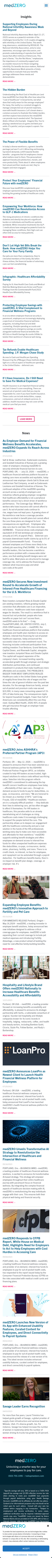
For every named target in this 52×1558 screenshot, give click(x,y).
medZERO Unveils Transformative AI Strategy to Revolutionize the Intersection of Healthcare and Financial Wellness (26, 1154)
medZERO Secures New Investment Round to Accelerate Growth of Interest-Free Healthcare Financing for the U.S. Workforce (25, 587)
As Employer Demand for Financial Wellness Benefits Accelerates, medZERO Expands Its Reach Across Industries (26, 446)
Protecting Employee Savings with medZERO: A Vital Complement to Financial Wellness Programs (22, 307)
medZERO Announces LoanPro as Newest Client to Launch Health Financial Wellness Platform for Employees (24, 1076)
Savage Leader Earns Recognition (24, 1406)
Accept (26, 1548)
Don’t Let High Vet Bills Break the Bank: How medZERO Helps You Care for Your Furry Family (22, 248)
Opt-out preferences (20, 1554)
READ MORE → (9, 81)
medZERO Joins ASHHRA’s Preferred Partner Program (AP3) (24, 751)
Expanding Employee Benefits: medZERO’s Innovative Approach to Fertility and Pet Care (25, 908)
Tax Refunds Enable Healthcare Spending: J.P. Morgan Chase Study (23, 351)
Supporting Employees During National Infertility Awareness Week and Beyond (23, 26)
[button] (48, 1526)
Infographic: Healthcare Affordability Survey (24, 278)
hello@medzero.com (34, 1475)
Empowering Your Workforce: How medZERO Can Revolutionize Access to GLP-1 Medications (24, 209)
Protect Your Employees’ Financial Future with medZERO (22, 182)
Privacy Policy (33, 1554)
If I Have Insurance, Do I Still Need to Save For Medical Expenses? (23, 379)
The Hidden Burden (14, 89)
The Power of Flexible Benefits (20, 141)
